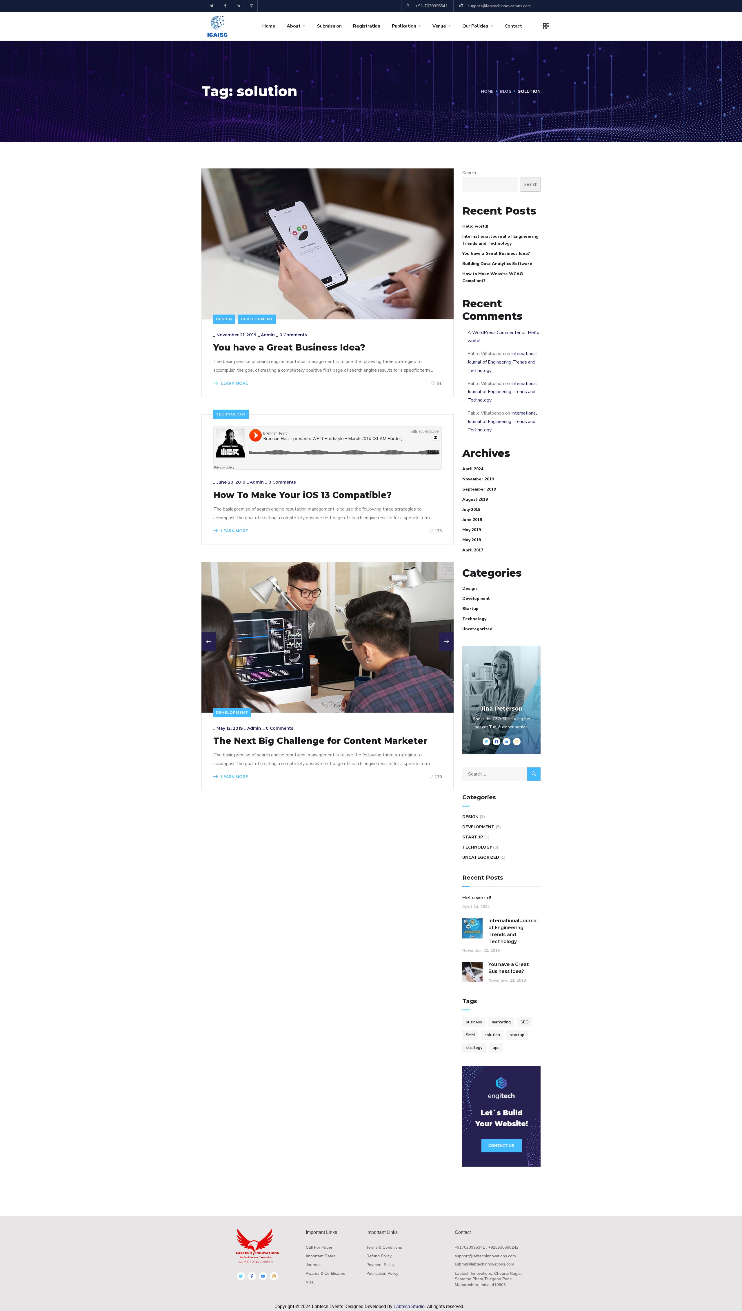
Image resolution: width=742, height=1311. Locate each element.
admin (268, 334)
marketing (501, 1022)
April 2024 (472, 469)
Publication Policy (382, 1273)
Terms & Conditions (384, 1247)
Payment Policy (380, 1264)
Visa (310, 1282)
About (293, 26)
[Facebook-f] (225, 6)
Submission (329, 26)
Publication (404, 26)
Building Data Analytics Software (497, 263)
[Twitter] (212, 6)
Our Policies (475, 26)
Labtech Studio (409, 1306)
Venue (439, 26)
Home (268, 26)
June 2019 (472, 519)
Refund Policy (379, 1256)
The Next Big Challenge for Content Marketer (320, 741)
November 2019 (478, 479)
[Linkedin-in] (239, 6)
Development (257, 319)
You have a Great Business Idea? (289, 347)
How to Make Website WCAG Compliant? (492, 277)
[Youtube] (263, 1276)
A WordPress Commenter (494, 332)
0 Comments (293, 334)
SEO (525, 1022)
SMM (470, 1035)
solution (492, 1035)
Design (224, 319)
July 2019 (471, 509)
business (474, 1022)
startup (517, 1035)
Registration (366, 26)
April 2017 (472, 550)
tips (495, 1047)
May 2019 (471, 530)
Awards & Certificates (325, 1273)
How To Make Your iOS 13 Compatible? (302, 495)
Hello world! (475, 226)
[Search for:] (501, 774)
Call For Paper (319, 1247)
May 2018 (471, 540)
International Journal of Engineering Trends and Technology (500, 240)
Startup (470, 608)
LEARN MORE (234, 383)
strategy (474, 1047)
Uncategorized (477, 629)
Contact (513, 26)
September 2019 (479, 489)
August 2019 (475, 499)
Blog (506, 91)
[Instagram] (252, 6)
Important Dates (320, 1256)
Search (469, 173)
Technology (231, 414)
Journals (313, 1264)
